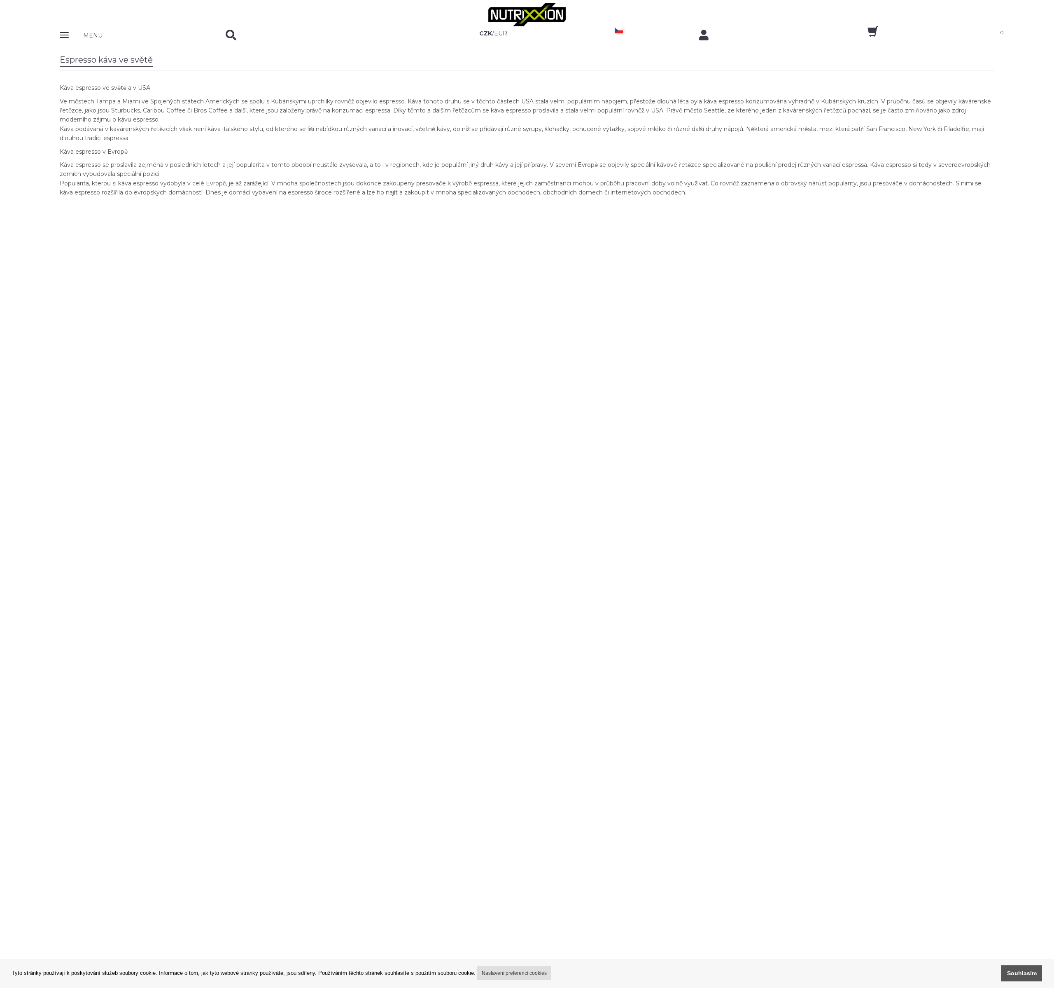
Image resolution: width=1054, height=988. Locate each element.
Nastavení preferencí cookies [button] (514, 973)
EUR (500, 33)
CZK (485, 33)
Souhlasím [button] (1022, 973)
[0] (865, 34)
